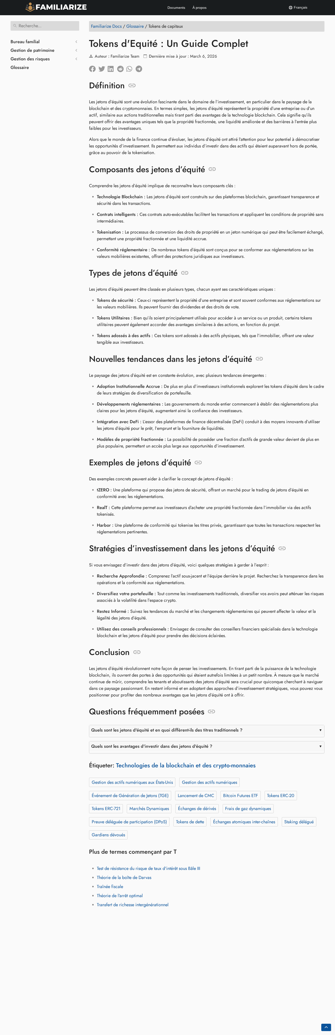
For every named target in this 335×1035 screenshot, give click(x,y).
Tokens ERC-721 (106, 808)
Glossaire (20, 67)
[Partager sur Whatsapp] (131, 67)
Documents (176, 8)
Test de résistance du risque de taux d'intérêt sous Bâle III (148, 868)
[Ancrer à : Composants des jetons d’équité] (212, 169)
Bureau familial (25, 42)
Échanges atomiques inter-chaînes (244, 822)
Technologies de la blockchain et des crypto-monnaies (186, 765)
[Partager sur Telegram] (140, 67)
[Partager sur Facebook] (93, 67)
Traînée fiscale (110, 886)
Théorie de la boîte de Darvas (124, 877)
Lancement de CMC (196, 795)
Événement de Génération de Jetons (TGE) (130, 795)
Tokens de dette (190, 822)
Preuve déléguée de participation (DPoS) (129, 822)
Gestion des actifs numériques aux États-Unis (132, 782)
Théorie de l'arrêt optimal (120, 895)
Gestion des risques (30, 59)
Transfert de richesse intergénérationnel (132, 905)
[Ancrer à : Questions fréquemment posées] (211, 711)
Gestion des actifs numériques (209, 782)
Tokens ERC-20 (280, 795)
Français (300, 7)
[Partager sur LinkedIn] (112, 67)
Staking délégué (299, 822)
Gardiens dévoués (108, 835)
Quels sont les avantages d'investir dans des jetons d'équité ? (151, 746)
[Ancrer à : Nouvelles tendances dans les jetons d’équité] (259, 359)
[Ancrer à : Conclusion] (137, 652)
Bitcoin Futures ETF (240, 795)
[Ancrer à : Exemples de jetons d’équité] (198, 462)
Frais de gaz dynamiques (248, 808)
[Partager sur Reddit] (121, 67)
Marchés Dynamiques (149, 808)
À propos (199, 8)
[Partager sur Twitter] (103, 67)
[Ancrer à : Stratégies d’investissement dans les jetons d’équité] (282, 548)
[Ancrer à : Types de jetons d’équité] (185, 273)
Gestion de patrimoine (32, 50)
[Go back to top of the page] (326, 1027)
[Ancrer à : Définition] (132, 85)
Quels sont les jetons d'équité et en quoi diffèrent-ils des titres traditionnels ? (167, 730)
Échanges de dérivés (197, 808)
